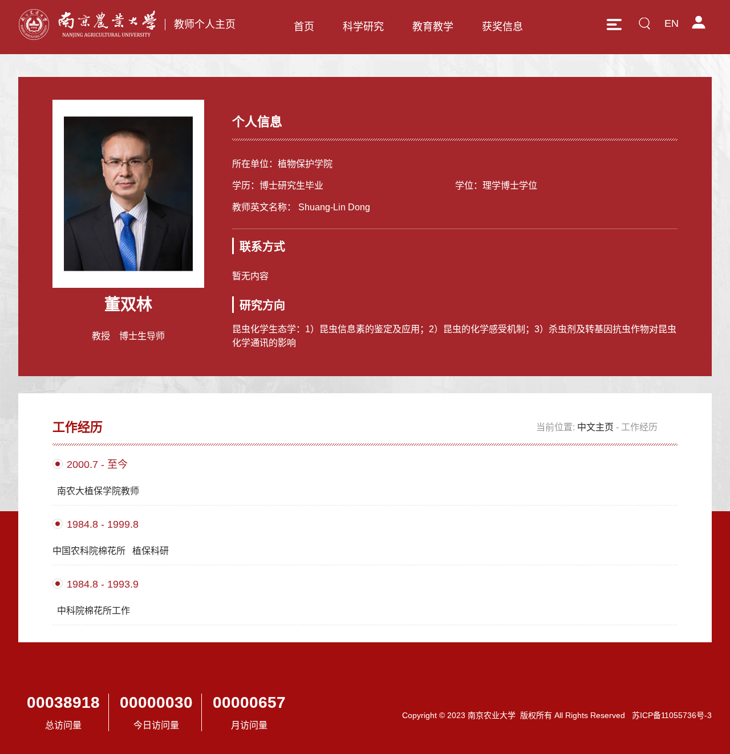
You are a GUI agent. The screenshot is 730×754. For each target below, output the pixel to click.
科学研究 (363, 26)
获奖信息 (502, 26)
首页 (304, 26)
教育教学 (432, 26)
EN (671, 23)
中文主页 (595, 427)
